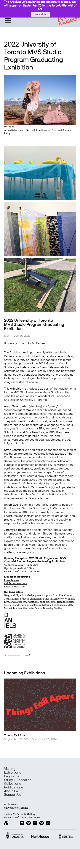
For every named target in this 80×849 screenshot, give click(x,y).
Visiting (9, 769)
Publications (13, 787)
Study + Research (17, 780)
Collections (12, 783)
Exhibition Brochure (15, 583)
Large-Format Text (14, 586)
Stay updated (40, 14)
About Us (11, 791)
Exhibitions (12, 772)
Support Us (12, 794)
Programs (11, 776)
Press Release (11, 580)
